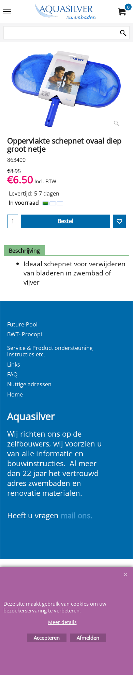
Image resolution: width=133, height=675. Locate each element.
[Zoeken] (123, 33)
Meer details (62, 622)
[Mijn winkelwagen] (121, 11)
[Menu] (7, 12)
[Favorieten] (119, 221)
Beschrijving (24, 250)
